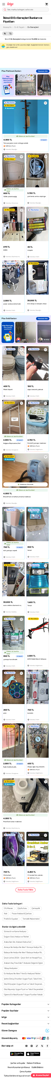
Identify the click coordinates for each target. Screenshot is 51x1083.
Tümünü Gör (43, 71)
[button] (3, 4)
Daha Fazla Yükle (25, 890)
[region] (26, 85)
